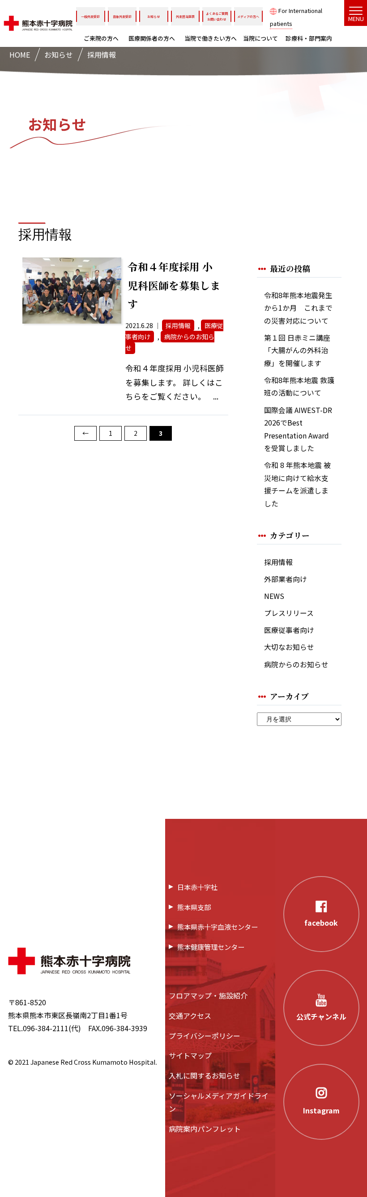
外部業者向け (285, 579)
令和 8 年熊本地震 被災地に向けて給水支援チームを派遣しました (297, 484)
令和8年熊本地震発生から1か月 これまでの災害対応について (298, 308)
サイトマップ (190, 1055)
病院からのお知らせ (296, 664)
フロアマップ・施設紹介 (208, 995)
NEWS (274, 596)
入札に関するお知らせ (204, 1075)
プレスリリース (289, 613)
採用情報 (278, 562)
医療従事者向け (289, 630)
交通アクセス (190, 1015)
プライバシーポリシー (204, 1035)
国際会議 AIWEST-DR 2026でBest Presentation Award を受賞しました (298, 429)
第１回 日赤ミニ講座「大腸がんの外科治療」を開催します (297, 350)
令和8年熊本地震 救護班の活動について (299, 386)
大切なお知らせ (289, 647)
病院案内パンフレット (205, 1128)
